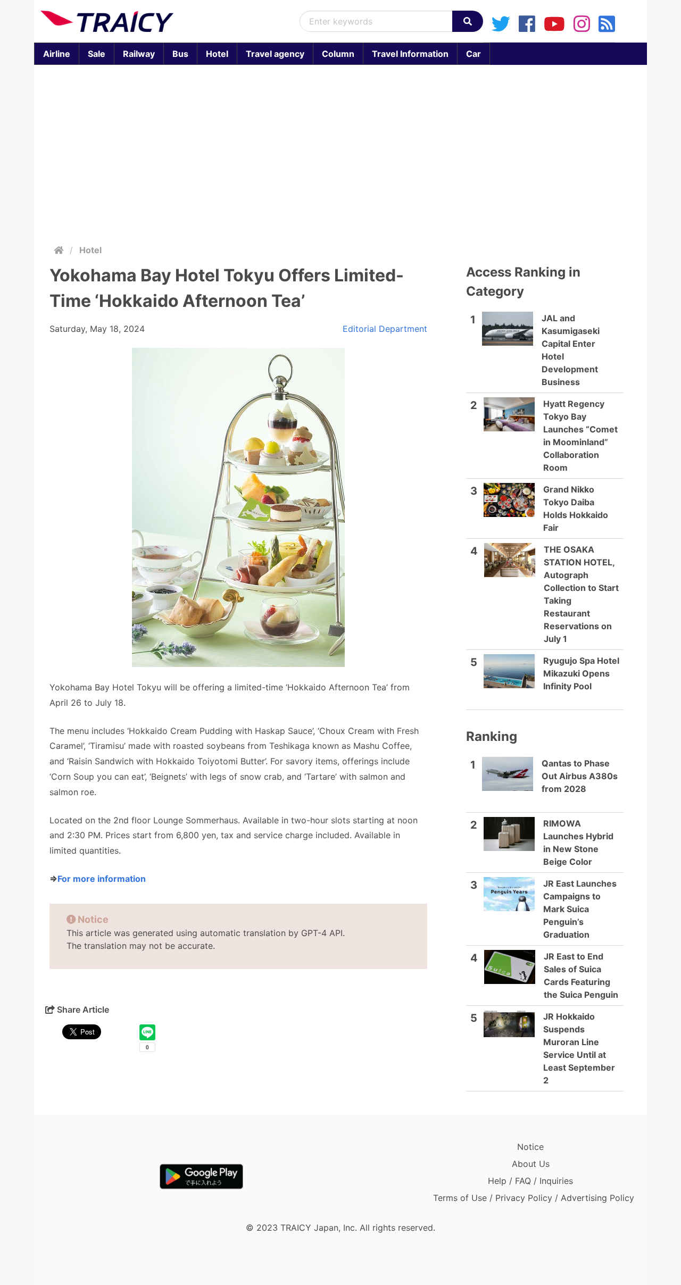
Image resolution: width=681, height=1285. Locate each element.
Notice (530, 1146)
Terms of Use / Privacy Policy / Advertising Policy (533, 1197)
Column (338, 53)
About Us (531, 1163)
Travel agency (275, 53)
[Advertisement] (353, 152)
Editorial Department (385, 328)
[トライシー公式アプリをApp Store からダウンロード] (102, 1176)
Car (473, 53)
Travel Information (410, 53)
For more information (101, 878)
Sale (96, 53)
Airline (56, 53)
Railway (139, 53)
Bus (180, 53)
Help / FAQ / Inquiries (530, 1180)
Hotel (217, 53)
